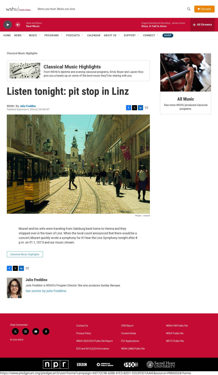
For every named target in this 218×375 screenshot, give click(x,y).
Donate (206, 9)
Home (7, 35)
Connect (149, 35)
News (18, 35)
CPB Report (127, 325)
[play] (7, 25)
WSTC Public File (175, 341)
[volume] (18, 25)
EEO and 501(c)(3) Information (92, 348)
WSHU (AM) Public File (133, 348)
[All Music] (185, 72)
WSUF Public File (174, 333)
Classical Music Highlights (22, 53)
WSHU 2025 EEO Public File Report (94, 341)
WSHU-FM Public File (177, 325)
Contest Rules (128, 333)
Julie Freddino (28, 106)
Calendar (93, 35)
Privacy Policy (83, 333)
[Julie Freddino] (14, 288)
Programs (51, 35)
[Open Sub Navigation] (24, 35)
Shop (168, 35)
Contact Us (82, 325)
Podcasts (73, 35)
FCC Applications (130, 341)
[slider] (23, 24)
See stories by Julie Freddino (46, 291)
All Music (185, 99)
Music (33, 35)
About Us (110, 35)
